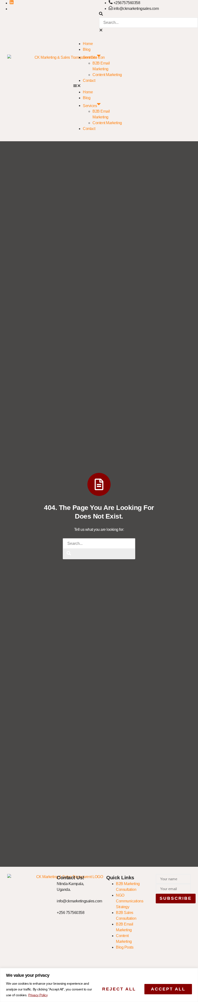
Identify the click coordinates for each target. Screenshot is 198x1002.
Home (88, 44)
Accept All (168, 989)
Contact (89, 80)
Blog (86, 49)
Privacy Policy (38, 995)
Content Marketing (107, 75)
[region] (99, 985)
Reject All (119, 989)
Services (90, 57)
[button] (148, 14)
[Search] (69, 554)
